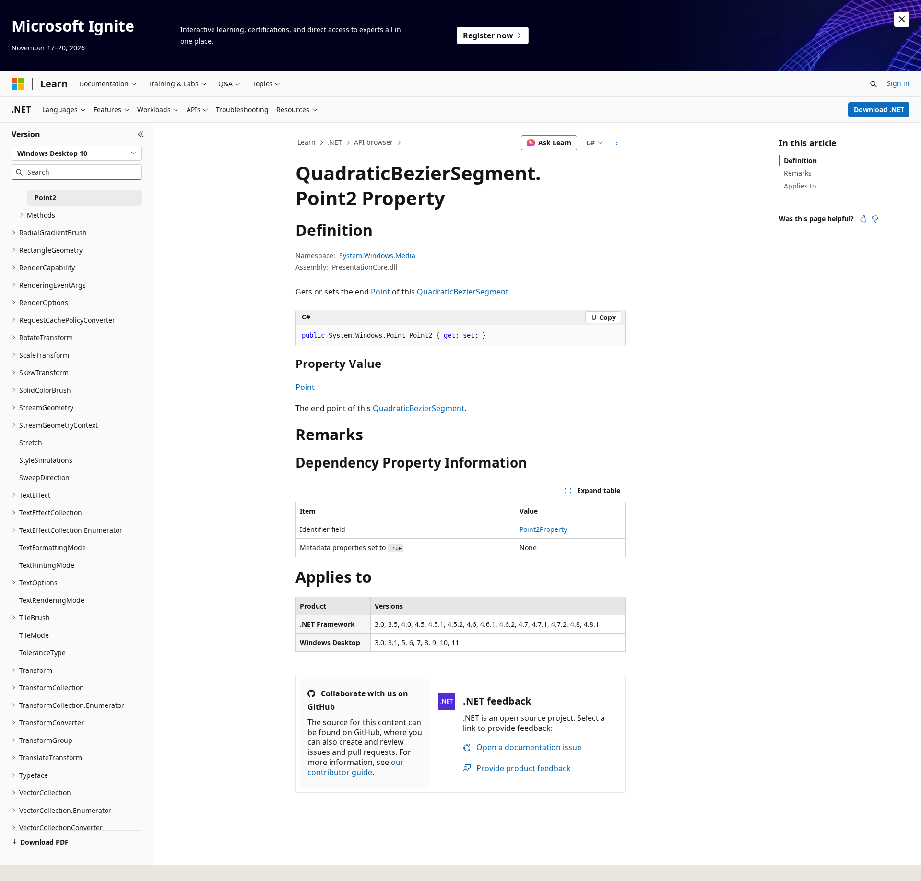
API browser (373, 142)
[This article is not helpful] (875, 218)
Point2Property (543, 529)
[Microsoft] (18, 84)
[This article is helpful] (863, 218)
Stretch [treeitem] (30, 442)
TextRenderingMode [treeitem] (51, 600)
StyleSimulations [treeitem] (45, 460)
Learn (306, 142)
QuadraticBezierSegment (462, 291)
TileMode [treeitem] (34, 635)
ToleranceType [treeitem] (42, 652)
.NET (334, 142)
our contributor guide (355, 767)
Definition (800, 160)
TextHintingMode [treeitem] (46, 565)
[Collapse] (140, 134)
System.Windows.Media (377, 255)
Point (380, 291)
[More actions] (617, 143)
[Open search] (873, 84)
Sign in (898, 83)
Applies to (800, 185)
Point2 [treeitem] (45, 197)
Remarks (798, 172)
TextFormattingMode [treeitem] (52, 547)
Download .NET (879, 109)
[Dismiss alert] (901, 19)
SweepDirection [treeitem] (44, 477)
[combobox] (77, 153)
